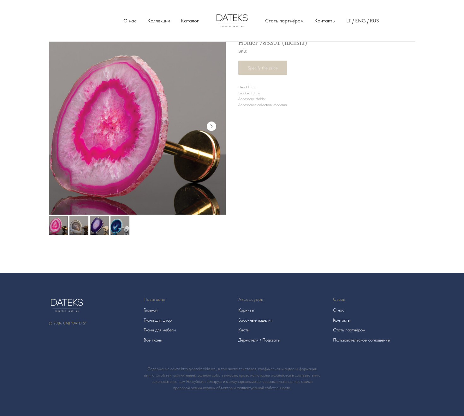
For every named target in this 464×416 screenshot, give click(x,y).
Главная (151, 309)
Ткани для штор (158, 320)
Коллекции (158, 21)
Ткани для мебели (160, 329)
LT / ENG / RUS (362, 21)
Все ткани (153, 339)
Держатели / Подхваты (259, 339)
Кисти (243, 329)
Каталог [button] (190, 21)
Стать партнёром (284, 21)
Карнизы (246, 309)
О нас (130, 21)
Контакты (325, 21)
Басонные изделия (255, 320)
